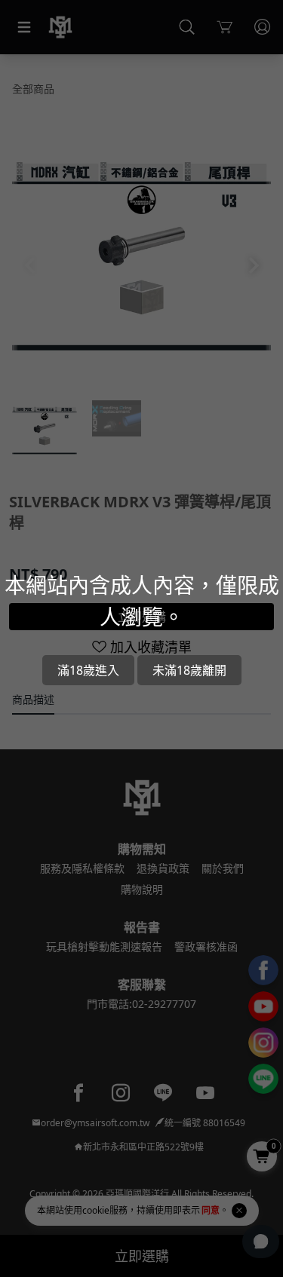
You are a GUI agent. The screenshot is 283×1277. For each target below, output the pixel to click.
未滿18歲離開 (189, 670)
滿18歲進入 (88, 670)
